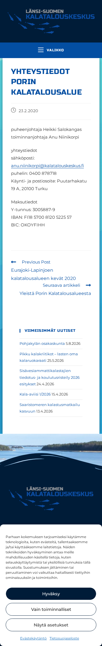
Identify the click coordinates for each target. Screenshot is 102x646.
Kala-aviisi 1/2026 (35, 394)
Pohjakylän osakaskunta (42, 343)
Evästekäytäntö (33, 638)
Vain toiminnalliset (51, 609)
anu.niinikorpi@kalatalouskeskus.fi (47, 165)
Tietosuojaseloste (64, 638)
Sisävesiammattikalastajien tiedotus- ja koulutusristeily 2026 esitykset (50, 377)
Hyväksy (51, 593)
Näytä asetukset (51, 625)
